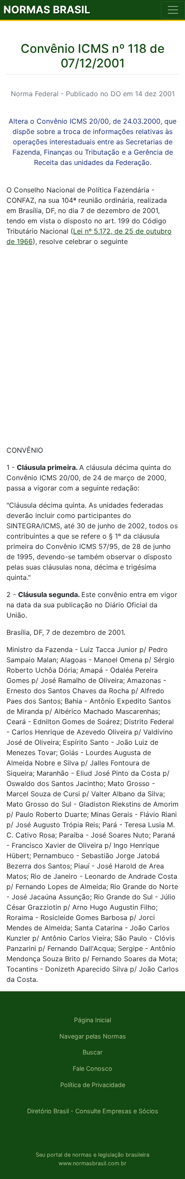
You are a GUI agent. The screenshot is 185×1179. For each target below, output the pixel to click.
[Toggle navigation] (173, 9)
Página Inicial (92, 1020)
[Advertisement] (92, 345)
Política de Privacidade (92, 1084)
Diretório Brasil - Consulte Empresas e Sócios (92, 1111)
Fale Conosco (92, 1068)
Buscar (92, 1052)
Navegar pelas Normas (92, 1036)
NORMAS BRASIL (46, 9)
